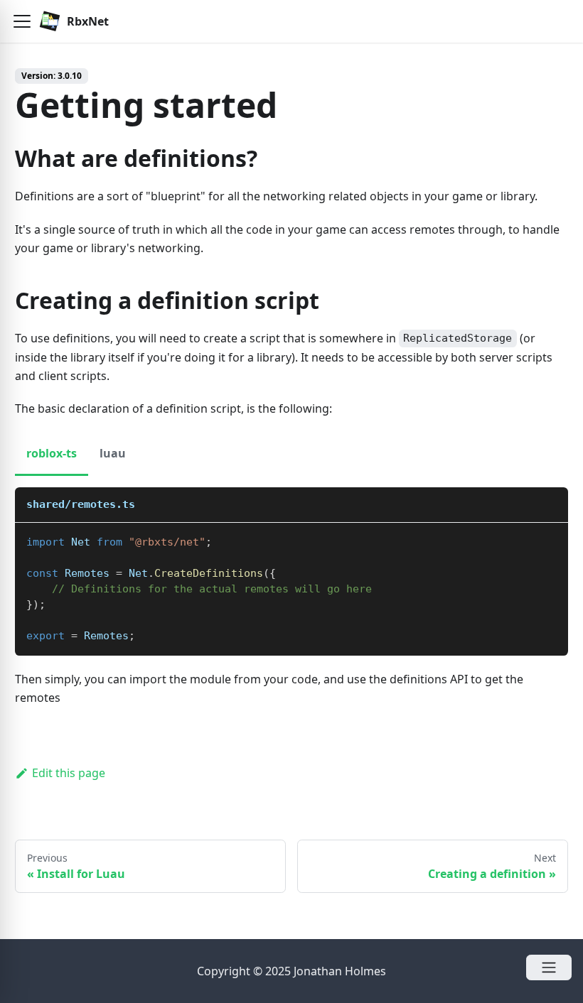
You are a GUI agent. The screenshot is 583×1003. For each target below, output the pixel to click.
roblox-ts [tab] (51, 453)
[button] (22, 21)
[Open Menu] (549, 967)
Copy (546, 538)
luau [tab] (113, 453)
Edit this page (68, 773)
